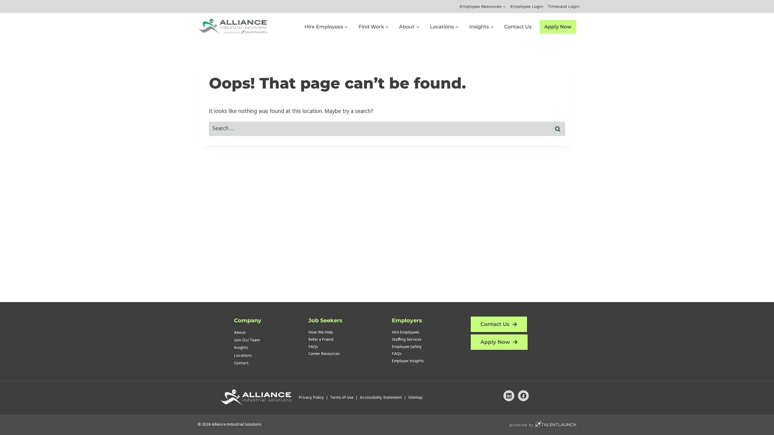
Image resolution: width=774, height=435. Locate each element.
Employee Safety (407, 346)
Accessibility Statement (381, 397)
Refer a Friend (320, 339)
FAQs (313, 346)
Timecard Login (564, 6)
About (240, 332)
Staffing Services (406, 339)
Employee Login (526, 6)
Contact (241, 363)
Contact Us (518, 27)
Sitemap (415, 397)
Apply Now (557, 27)
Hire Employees (405, 332)
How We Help (320, 332)
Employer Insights (408, 361)
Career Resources (324, 353)
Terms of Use (342, 397)
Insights (241, 347)
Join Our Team (247, 340)
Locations (243, 355)
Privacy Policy (312, 397)
